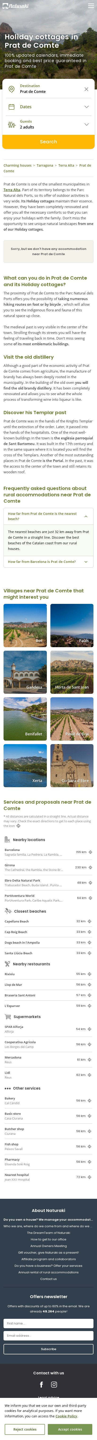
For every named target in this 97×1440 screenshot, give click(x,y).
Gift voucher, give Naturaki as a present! (48, 1252)
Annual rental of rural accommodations (48, 1272)
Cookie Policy (66, 1416)
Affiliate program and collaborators (48, 1259)
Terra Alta (66, 165)
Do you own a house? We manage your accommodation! (48, 1219)
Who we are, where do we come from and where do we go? (48, 1226)
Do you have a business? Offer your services (48, 1266)
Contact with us (48, 1373)
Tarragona (45, 165)
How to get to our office (48, 1239)
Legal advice (48, 1397)
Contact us (48, 1279)
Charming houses (18, 165)
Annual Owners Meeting (48, 1246)
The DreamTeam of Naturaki (48, 1233)
